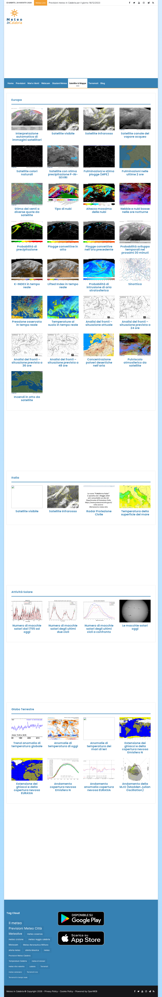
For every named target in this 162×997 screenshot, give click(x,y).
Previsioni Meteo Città (25, 928)
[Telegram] (148, 3)
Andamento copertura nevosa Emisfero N (63, 787)
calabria (32, 966)
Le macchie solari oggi (135, 627)
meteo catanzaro (15, 972)
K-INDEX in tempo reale (27, 285)
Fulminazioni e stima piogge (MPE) (99, 172)
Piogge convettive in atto (63, 248)
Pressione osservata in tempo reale (27, 323)
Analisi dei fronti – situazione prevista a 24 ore (135, 325)
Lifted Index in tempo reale (63, 285)
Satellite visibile (63, 133)
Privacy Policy (51, 991)
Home (11, 83)
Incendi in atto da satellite (27, 398)
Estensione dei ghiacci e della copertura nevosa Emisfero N (135, 747)
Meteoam (13, 944)
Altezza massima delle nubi (99, 210)
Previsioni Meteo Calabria (19, 956)
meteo (47, 950)
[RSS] (153, 3)
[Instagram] (143, 3)
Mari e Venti (33, 83)
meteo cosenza (34, 934)
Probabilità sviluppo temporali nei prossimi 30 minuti (135, 249)
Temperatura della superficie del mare (135, 512)
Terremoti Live (32, 972)
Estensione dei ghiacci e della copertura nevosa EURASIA (27, 788)
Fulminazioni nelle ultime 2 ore (135, 172)
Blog (102, 83)
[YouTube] (139, 3)
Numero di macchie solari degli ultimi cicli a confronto (99, 629)
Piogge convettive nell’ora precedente (99, 248)
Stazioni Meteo (59, 83)
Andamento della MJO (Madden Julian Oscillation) (135, 787)
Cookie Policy (66, 991)
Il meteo (15, 923)
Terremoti (93, 83)
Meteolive (15, 933)
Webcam (45, 83)
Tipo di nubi (63, 209)
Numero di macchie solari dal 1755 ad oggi (26, 629)
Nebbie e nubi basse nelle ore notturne (135, 210)
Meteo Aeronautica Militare (35, 945)
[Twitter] (134, 3)
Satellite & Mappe (77, 83)
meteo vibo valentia (16, 966)
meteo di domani (38, 961)
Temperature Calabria (18, 961)
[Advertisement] (81, 53)
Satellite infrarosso (99, 133)
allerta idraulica (32, 950)
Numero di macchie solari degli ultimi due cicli (63, 629)
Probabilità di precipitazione (26, 248)
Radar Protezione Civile (99, 512)
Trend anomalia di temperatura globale (26, 744)
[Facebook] (129, 3)
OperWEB (92, 991)
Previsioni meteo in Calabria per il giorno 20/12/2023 (74, 2)
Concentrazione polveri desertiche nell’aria (99, 362)
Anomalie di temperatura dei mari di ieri (99, 746)
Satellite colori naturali (26, 172)
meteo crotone (16, 939)
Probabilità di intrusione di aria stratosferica (99, 287)
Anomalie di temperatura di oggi (63, 744)
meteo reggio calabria (39, 939)
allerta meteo (14, 950)
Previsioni (20, 83)
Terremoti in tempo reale (18, 977)
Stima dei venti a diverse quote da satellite (26, 212)
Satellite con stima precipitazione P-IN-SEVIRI (63, 174)
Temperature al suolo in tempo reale (63, 323)
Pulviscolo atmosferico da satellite (135, 362)
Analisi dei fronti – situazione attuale (98, 323)
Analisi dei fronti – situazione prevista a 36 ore (27, 362)
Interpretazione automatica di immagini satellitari (27, 136)
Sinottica (135, 284)
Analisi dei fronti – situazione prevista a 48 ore (63, 362)
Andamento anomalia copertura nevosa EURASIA (99, 787)
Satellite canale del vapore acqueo (135, 135)
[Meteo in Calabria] (14, 16)
